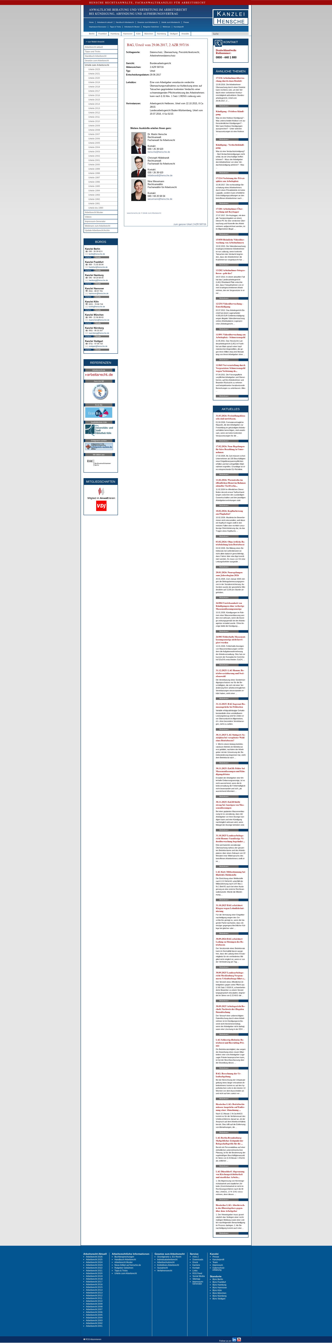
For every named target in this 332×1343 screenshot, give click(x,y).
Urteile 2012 (94, 112)
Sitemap (196, 1279)
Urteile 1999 (94, 169)
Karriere (196, 1265)
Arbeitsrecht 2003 (94, 1320)
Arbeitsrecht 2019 (94, 1276)
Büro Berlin (218, 1279)
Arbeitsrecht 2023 (94, 1265)
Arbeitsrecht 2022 (94, 1268)
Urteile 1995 (94, 186)
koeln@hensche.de (97, 307)
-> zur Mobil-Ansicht (95, 42)
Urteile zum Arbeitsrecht (170, 22)
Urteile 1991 (94, 203)
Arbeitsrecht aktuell (104, 22)
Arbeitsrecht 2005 (94, 1315)
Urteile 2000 (94, 164)
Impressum (218, 1265)
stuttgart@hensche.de (98, 346)
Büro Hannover (220, 1287)
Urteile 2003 (94, 151)
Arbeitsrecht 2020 (94, 1273)
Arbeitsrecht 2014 (94, 1290)
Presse (186, 22)
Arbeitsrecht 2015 (94, 1287)
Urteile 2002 (94, 156)
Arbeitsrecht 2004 (94, 1318)
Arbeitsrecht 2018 (94, 1279)
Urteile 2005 (94, 143)
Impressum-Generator (97, 27)
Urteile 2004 (94, 147)
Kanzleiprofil (178, 27)
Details (98, 257)
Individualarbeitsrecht (167, 1259)
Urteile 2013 (94, 108)
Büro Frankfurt (219, 1282)
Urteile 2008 (94, 130)
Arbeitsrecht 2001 (94, 1326)
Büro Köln (217, 1290)
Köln (138, 34)
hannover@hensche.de (98, 293)
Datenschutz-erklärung (219, 1269)
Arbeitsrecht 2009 (94, 1304)
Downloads (197, 1259)
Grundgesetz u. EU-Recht (169, 1257)
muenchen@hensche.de (99, 320)
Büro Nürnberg (220, 1296)
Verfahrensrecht (164, 1270)
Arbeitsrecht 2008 (94, 1306)
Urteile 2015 (94, 100)
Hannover (127, 34)
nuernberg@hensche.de (99, 333)
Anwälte (185, 34)
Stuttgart (174, 34)
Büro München (219, 1293)
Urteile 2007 (94, 134)
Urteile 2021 (94, 74)
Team (215, 1262)
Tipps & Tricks (115, 27)
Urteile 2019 (94, 82)
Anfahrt (88, 257)
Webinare (166, 27)
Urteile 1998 (94, 173)
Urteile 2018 (94, 87)
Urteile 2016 (94, 95)
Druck (195, 1262)
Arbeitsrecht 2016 (94, 1284)
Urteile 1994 (94, 190)
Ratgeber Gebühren (151, 27)
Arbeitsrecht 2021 (94, 1270)
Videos (88, 217)
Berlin (92, 34)
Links (194, 1270)
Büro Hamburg (219, 1285)
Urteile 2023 (94, 69)
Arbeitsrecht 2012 (94, 1295)
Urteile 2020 (94, 78)
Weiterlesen (224, 106)
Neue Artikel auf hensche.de (127, 1265)
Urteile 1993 (94, 195)
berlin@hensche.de (97, 254)
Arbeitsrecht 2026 (94, 1257)
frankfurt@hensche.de (98, 267)
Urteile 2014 (94, 104)
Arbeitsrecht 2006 (94, 1312)
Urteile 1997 (94, 177)
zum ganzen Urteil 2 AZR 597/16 (190, 224)
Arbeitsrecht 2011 (94, 1298)
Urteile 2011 (94, 117)
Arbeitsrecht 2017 (94, 1282)
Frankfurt (102, 34)
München (148, 34)
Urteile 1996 (94, 182)
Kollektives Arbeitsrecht (168, 1265)
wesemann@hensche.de (160, 199)
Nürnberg (161, 34)
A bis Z (195, 1257)
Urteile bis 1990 (95, 208)
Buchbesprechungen (124, 1257)
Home (91, 22)
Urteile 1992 (94, 199)
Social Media (198, 1276)
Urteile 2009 (94, 125)
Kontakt (196, 1268)
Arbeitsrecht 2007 (94, 1309)
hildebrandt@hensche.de (160, 175)
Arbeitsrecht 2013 (94, 1293)
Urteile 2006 (94, 138)
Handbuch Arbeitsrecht (125, 22)
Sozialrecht (162, 1268)
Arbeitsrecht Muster (132, 27)
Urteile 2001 (94, 160)
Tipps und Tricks (92, 51)
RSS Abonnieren (93, 1339)
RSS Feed (197, 1273)
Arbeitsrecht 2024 (94, 1262)
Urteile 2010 (94, 121)
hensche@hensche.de (159, 152)
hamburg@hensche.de (98, 280)
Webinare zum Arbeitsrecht (97, 226)
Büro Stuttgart (219, 1298)
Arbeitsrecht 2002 (94, 1323)
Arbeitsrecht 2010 (94, 1301)
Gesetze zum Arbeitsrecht (147, 22)
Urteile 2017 (94, 91)
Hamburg (114, 34)
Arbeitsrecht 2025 (94, 1259)
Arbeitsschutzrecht (165, 1262)
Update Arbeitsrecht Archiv (97, 230)
